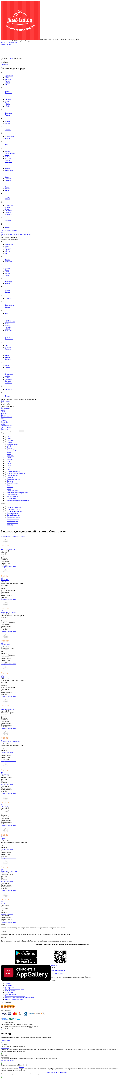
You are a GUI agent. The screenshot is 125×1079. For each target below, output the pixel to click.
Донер (9, 461)
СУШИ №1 (4, 806)
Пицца (9, 436)
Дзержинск (8, 113)
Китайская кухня (12, 521)
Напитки (10, 487)
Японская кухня (12, 523)
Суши (9, 438)
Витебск (7, 91)
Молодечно (8, 162)
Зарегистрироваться (15, 234)
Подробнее (64, 1072)
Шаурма (9, 442)
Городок (7, 105)
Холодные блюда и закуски (16, 473)
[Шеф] (62, 668)
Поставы (8, 190)
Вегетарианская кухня (14, 511)
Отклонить (56, 1072)
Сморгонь (8, 212)
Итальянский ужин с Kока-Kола (18, 500)
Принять (50, 1072)
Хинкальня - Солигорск (9, 871)
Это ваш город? (6, 230)
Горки (7, 103)
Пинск (7, 187)
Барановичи (9, 76)
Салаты (9, 458)
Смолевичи (8, 210)
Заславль (8, 130)
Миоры (7, 156)
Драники (10, 459)
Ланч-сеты (10, 456)
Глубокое (8, 99)
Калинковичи (9, 136)
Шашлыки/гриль (12, 444)
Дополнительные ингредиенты (17, 492)
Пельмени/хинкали (13, 471)
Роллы (9, 463)
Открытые (4, 536)
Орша (6, 177)
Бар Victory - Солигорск (9, 549)
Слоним (7, 207)
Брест (6, 84)
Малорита (8, 151)
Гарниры (10, 477)
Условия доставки (7, 752)
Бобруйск (8, 79)
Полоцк (7, 188)
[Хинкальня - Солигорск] (62, 863)
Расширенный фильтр (18, 536)
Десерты (10, 481)
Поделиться (5, 1048)
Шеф (2, 677)
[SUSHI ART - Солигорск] (62, 604)
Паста (9, 465)
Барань (7, 77)
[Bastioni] (62, 895)
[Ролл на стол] (62, 765)
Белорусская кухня (13, 509)
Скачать (8, 1040)
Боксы (9, 454)
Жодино (7, 123)
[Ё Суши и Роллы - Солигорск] (62, 733)
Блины (9, 469)
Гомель (7, 101)
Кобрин (7, 138)
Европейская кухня (13, 515)
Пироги (9, 448)
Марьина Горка (10, 153)
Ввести (21, 1067)
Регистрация (26, 234)
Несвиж (7, 168)
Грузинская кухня (13, 513)
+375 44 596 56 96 (57, 974)
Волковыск (8, 93)
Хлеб (8, 485)
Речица (7, 197)
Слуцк (7, 209)
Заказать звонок (6, 44)
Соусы (9, 489)
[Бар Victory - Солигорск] (62, 541)
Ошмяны (8, 180)
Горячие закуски (12, 475)
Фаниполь (8, 221)
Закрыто (14, 230)
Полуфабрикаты (12, 494)
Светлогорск (9, 205)
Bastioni (3, 903)
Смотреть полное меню (8, 567)
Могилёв (8, 158)
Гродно (7, 106)
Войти (3, 234)
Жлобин (7, 121)
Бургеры (10, 440)
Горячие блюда (12, 450)
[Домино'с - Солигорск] (62, 701)
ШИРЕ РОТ (5, 580)
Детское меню (11, 498)
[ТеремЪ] (62, 830)
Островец (8, 178)
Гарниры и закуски (13, 479)
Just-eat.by (54, 965)
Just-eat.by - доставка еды (9, 42)
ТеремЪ (3, 838)
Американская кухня (14, 507)
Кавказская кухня (13, 519)
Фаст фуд (10, 525)
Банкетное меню (12, 496)
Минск (7, 155)
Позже (3, 1040)
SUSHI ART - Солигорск (9, 612)
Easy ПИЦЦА (5, 644)
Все (9, 536)
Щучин (7, 227)
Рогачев (7, 199)
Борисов (7, 81)
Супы (9, 452)
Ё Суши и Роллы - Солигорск (11, 741)
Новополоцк (9, 170)
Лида (6, 145)
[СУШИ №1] (62, 798)
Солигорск (8, 214)
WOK (9, 446)
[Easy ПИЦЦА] (62, 636)
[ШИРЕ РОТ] (62, 571)
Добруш (7, 115)
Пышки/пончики (12, 483)
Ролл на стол (5, 774)
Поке (8, 467)
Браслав (7, 83)
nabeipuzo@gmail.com (58, 970)
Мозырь (7, 160)
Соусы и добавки (12, 491)
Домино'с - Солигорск (8, 709)
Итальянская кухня (13, 517)
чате (11, 58)
